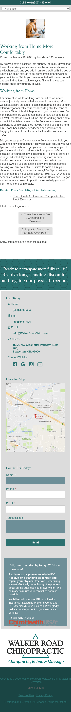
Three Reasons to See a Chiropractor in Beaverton (35, 218)
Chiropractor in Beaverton (37, 140)
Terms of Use (26, 695)
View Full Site (35, 687)
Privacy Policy (44, 695)
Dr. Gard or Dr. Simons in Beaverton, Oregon (44, 177)
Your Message (14, 517)
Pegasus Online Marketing (51, 702)
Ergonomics (22, 206)
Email (10, 503)
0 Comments (56, 57)
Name (11, 475)
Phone (11, 488)
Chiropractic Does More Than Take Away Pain (35, 231)
